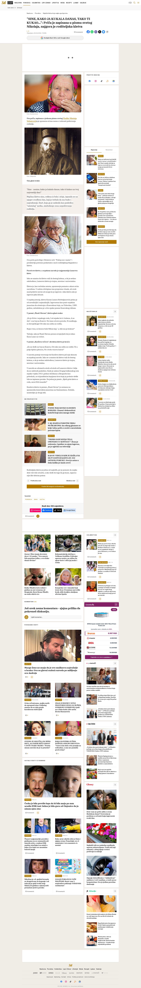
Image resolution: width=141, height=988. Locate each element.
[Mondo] (43, 973)
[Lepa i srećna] (71, 973)
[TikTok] (102, 81)
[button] (78, 32)
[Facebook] (90, 81)
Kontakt (63, 977)
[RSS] (107, 81)
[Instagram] (96, 81)
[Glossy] (64, 973)
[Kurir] (35, 973)
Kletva (42, 499)
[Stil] (4, 3)
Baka (36, 499)
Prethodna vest (36, 480)
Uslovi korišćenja (89, 977)
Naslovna (30, 13)
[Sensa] (87, 973)
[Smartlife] (79, 973)
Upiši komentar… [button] (37, 617)
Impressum (50, 977)
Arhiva (69, 977)
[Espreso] (51, 973)
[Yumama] (95, 973)
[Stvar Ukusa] (104, 973)
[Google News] (114, 81)
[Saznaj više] (115, 663)
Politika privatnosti (77, 977)
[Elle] (58, 973)
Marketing (57, 977)
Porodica (38, 13)
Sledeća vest (70, 480)
